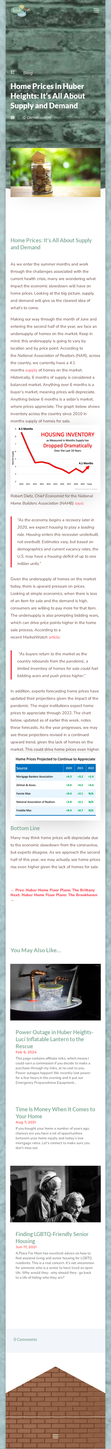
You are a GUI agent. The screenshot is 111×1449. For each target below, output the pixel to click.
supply (31, 370)
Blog (28, 72)
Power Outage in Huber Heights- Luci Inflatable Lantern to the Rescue (54, 1039)
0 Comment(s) (37, 117)
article (54, 637)
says (79, 503)
